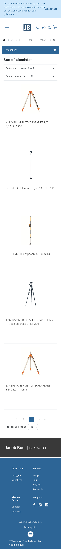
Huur (35, 480)
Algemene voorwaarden (30, 522)
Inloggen (16, 475)
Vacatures (17, 480)
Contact (16, 506)
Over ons (16, 511)
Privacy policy (30, 527)
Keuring (37, 484)
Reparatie (38, 489)
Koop (36, 475)
